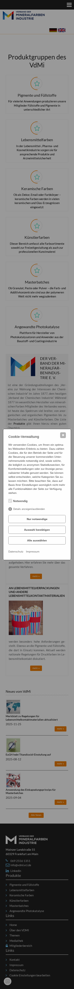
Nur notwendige (37, 519)
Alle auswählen (37, 540)
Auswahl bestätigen (37, 529)
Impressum (32, 551)
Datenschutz (15, 551)
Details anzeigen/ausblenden (29, 509)
